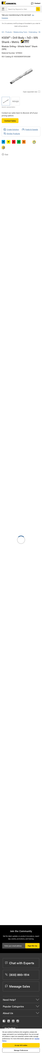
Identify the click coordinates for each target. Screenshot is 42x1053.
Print (6, 154)
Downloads (10, 164)
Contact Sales (10, 120)
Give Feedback (10, 1028)
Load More (21, 715)
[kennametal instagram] (18, 1021)
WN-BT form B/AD (27, 606)
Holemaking (33, 32)
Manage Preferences (21, 1050)
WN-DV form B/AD (27, 661)
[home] (8, 3)
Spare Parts (10, 173)
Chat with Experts (21, 963)
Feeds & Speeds (31, 129)
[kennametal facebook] (4, 1021)
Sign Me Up (32, 945)
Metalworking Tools (20, 32)
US (3, 32)
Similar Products (13, 133)
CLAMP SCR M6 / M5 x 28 (30, 914)
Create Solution (11, 340)
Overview (10, 159)
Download (30, 515)
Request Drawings (9, 534)
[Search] (38, 9)
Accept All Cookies (21, 1045)
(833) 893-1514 (19, 974)
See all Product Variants (28, 264)
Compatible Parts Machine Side (18, 167)
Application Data (12, 162)
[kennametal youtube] (13, 1021)
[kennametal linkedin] (8, 1021)
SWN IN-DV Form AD (28, 620)
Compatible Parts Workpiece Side (19, 170)
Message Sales (19, 986)
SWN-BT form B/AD (28, 593)
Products (8, 32)
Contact (37, 3)
